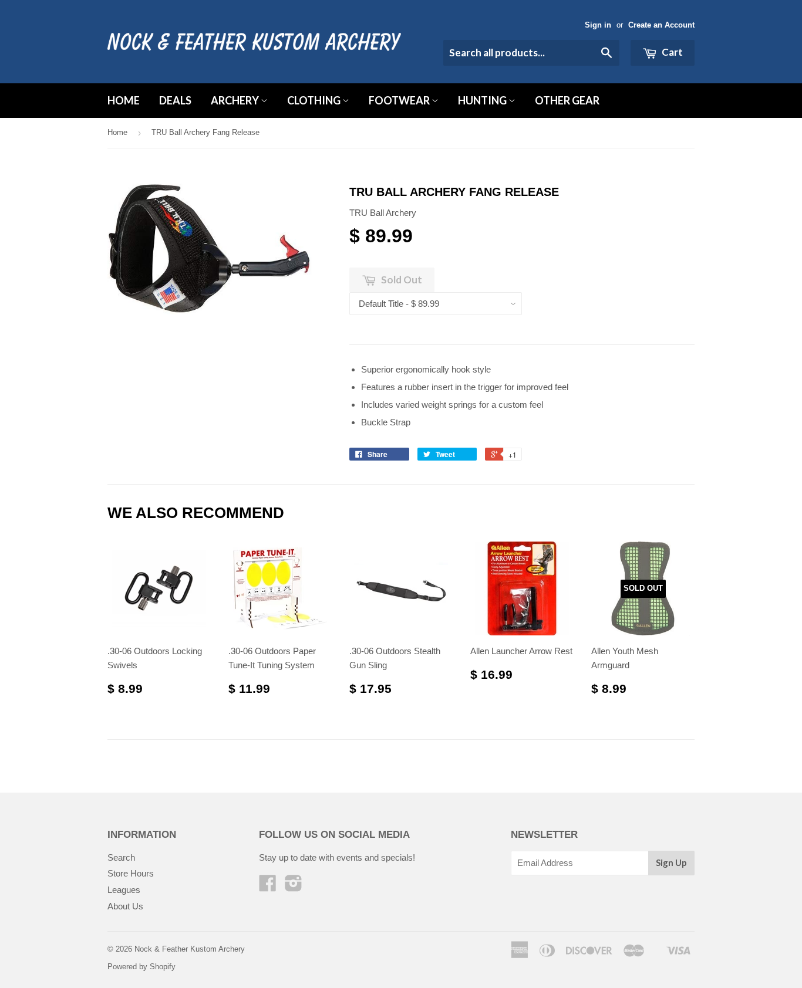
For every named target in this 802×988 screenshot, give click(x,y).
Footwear (400, 100)
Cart (671, 52)
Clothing (314, 100)
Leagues (123, 890)
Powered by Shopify (141, 966)
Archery (236, 100)
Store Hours (130, 873)
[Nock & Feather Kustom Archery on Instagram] (293, 887)
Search (121, 857)
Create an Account (661, 25)
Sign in (598, 25)
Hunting (483, 100)
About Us (125, 906)
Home (123, 100)
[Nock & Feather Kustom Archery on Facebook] (268, 887)
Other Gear (567, 100)
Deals (175, 100)
